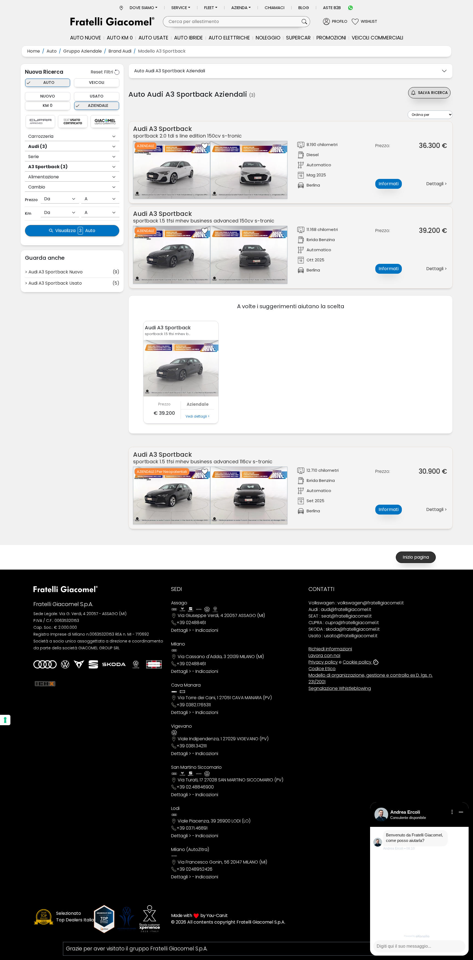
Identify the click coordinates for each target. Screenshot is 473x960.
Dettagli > (181, 630)
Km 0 (48, 105)
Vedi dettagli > (197, 416)
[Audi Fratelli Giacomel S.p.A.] (45, 664)
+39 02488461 (191, 622)
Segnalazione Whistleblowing (339, 688)
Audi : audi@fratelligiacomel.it (339, 609)
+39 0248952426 (194, 869)
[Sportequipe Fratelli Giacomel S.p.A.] (154, 664)
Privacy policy (323, 662)
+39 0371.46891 (192, 828)
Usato (96, 96)
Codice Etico (322, 668)
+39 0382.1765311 (194, 705)
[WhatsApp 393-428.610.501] (350, 7)
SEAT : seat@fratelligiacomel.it (340, 616)
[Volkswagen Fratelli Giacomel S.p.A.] (65, 664)
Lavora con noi (324, 655)
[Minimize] (461, 812)
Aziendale (98, 105)
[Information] (452, 812)
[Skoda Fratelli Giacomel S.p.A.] (114, 664)
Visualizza (75, 230)
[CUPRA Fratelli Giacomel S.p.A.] (79, 664)
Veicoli (96, 82)
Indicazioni (206, 630)
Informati (389, 184)
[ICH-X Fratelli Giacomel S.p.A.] (45, 683)
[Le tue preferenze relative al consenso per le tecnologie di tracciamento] (5, 720)
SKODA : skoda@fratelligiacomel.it (344, 629)
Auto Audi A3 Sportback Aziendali (169, 71)
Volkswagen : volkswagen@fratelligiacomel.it (356, 603)
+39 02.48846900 (195, 787)
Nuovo (47, 96)
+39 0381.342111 (192, 746)
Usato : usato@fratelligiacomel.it (342, 636)
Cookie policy (358, 662)
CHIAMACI (274, 7)
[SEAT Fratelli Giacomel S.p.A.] (93, 664)
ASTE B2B (332, 7)
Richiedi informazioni (330, 649)
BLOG (303, 7)
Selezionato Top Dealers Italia (75, 916)
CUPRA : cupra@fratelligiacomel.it (343, 622)
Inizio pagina (416, 557)
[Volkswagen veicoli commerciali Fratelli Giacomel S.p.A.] (136, 664)
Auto (48, 82)
